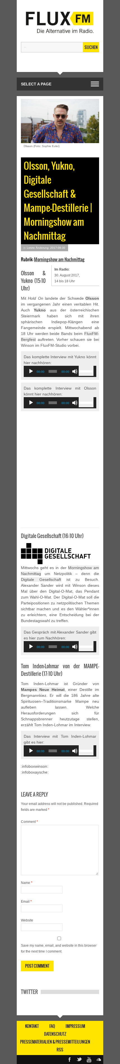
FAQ (52, 1026)
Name (26, 883)
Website (27, 920)
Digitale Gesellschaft (41, 579)
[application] (60, 371)
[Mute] (75, 371)
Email (26, 902)
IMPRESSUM (75, 1026)
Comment (29, 822)
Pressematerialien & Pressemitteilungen (55, 1042)
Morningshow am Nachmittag (59, 259)
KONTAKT (32, 1026)
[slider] (86, 371)
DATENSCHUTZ (55, 1034)
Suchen (91, 47)
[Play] (31, 371)
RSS (60, 1050)
